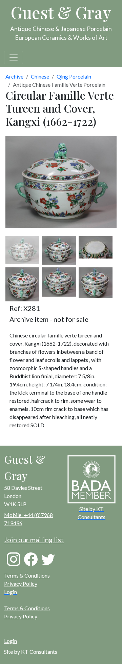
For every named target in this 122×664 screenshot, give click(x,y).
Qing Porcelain (74, 76)
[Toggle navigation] (13, 57)
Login (10, 640)
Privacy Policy (20, 583)
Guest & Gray (61, 12)
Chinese (40, 76)
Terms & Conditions (27, 575)
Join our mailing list (34, 539)
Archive (14, 76)
